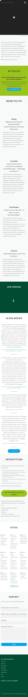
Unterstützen (4, 672)
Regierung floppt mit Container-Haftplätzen (17, 443)
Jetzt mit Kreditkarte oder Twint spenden (14, 493)
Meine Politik (3, 665)
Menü (25, 2)
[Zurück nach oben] (14, 690)
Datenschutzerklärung (22, 693)
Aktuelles (3, 663)
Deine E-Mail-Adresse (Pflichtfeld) (14, 614)
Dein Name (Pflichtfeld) (10, 607)
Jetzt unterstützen (14, 89)
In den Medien (4, 670)
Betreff (4, 620)
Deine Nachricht (7, 626)
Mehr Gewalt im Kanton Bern (17, 409)
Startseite (3, 661)
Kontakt (2, 676)
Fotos (2, 674)
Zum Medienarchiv (14, 451)
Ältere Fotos (14, 586)
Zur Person (3, 668)
